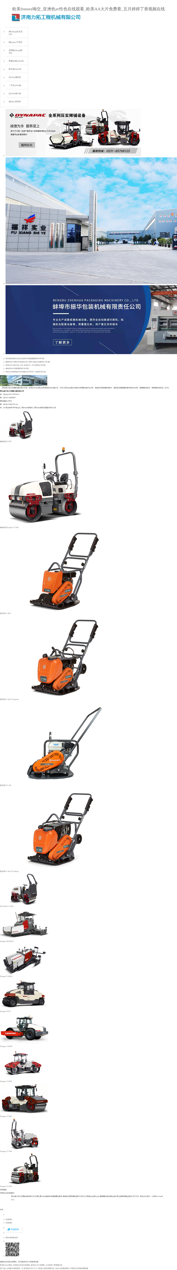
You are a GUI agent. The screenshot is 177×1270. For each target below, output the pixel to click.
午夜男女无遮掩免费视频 (79, 1268)
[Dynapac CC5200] (24, 1114)
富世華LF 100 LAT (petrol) (9, 699)
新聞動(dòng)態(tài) (15, 51)
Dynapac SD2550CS (7, 941)
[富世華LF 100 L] (62, 611)
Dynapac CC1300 (6, 1151)
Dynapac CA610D (6, 1046)
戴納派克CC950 (5, 441)
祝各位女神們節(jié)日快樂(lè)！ (21, 372)
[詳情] (167, 388)
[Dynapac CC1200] (24, 1184)
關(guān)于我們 (15, 42)
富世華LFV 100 (5, 785)
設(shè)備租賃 (15, 77)
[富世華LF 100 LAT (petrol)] (62, 697)
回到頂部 (135, 1196)
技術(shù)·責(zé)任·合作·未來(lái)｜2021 (21, 365)
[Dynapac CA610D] (24, 1044)
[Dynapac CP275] (24, 1009)
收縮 (1, 1209)
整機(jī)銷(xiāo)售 (16, 61)
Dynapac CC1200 (6, 1186)
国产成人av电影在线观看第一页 (11, 1268)
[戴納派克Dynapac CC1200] (43, 525)
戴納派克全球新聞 (12, 368)
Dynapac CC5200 (6, 1116)
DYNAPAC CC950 (6, 906)
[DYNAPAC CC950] (24, 904)
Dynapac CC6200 (6, 1081)
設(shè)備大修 (15, 93)
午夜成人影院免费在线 (45, 1268)
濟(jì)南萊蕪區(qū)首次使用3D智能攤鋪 (20, 358)
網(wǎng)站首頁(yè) (16, 32)
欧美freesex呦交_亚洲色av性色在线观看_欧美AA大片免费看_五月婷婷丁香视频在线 (88, 9)
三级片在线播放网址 (61, 1268)
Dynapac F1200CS (6, 976)
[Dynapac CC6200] (24, 1079)
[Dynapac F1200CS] (24, 974)
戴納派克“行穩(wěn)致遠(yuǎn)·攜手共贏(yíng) (23, 362)
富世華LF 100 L (5, 613)
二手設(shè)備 (15, 85)
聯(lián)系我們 (15, 101)
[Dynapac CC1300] (24, 1149)
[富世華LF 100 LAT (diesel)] (62, 869)
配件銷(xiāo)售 (15, 69)
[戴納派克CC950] (22, 439)
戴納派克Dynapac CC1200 (9, 527)
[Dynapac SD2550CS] (24, 939)
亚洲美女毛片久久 (30, 1268)
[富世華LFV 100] (62, 783)
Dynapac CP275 (5, 1011)
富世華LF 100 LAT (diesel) (9, 871)
